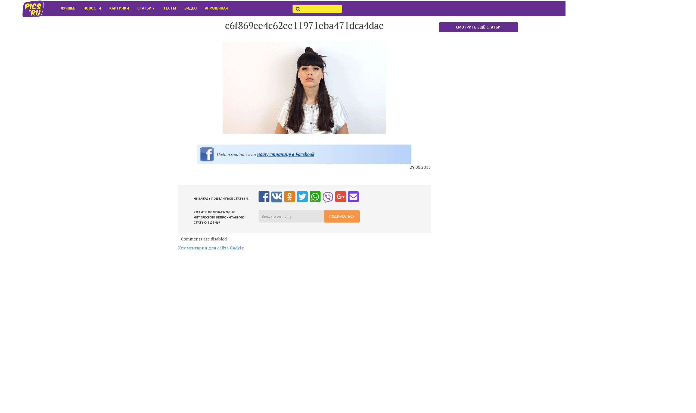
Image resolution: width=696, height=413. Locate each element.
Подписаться (342, 216)
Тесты (169, 8)
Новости (92, 8)
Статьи (146, 8)
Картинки (119, 8)
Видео (190, 8)
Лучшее (68, 8)
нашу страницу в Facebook (285, 154)
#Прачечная (216, 8)
